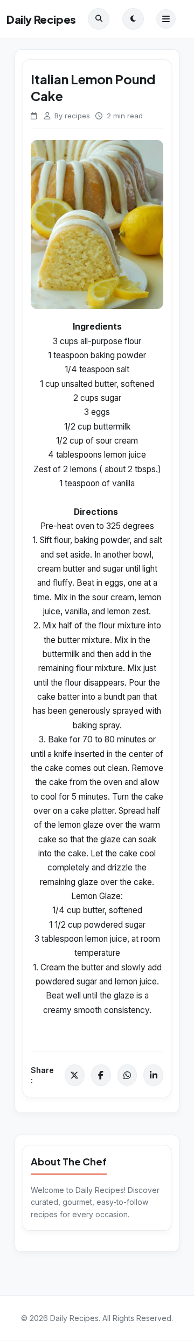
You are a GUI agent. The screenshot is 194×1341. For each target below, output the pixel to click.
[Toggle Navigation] (166, 19)
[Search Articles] (98, 19)
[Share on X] (75, 1075)
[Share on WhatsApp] (127, 1075)
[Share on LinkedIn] (153, 1075)
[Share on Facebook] (101, 1075)
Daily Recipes (41, 19)
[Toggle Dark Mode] (133, 19)
